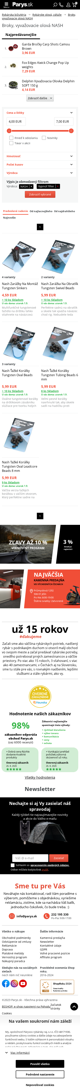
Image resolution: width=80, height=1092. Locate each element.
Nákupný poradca (13, 961)
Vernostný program (14, 957)
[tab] (40, 113)
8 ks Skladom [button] (50, 391)
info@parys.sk (27, 916)
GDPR (43, 949)
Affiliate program (51, 957)
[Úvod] (23, 5)
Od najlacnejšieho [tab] (41, 211)
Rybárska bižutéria (14, 14)
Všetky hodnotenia (40, 777)
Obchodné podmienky (16, 938)
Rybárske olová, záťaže (47, 14)
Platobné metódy (13, 953)
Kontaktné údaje (50, 945)
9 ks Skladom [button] (10, 482)
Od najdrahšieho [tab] (64, 211)
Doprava (7, 949)
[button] (68, 5)
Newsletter (47, 942)
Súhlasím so (23, 865)
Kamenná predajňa (52, 938)
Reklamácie (9, 945)
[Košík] (74, 5)
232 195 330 (60, 914)
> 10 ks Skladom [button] (12, 300)
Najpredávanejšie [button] (21, 34)
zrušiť (45, 869)
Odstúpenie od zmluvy (16, 942)
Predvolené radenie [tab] (15, 211)
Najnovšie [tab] (9, 217)
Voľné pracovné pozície (55, 953)
